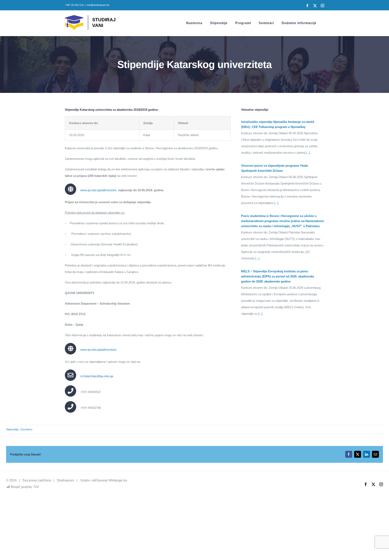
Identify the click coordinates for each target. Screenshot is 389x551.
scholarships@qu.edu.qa (96, 376)
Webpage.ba (118, 480)
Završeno (26, 429)
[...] (307, 152)
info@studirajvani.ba (98, 5)
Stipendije (12, 429)
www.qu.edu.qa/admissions (98, 190)
